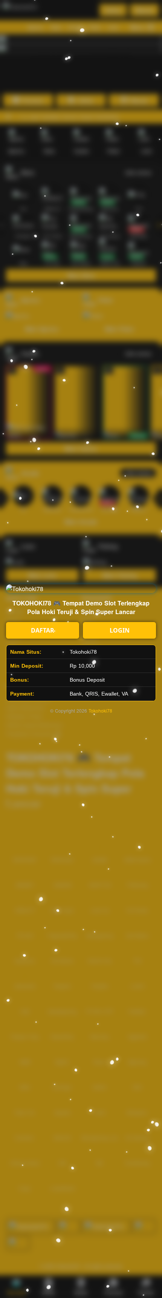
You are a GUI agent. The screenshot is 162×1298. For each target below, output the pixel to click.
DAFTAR (42, 630)
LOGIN (120, 630)
